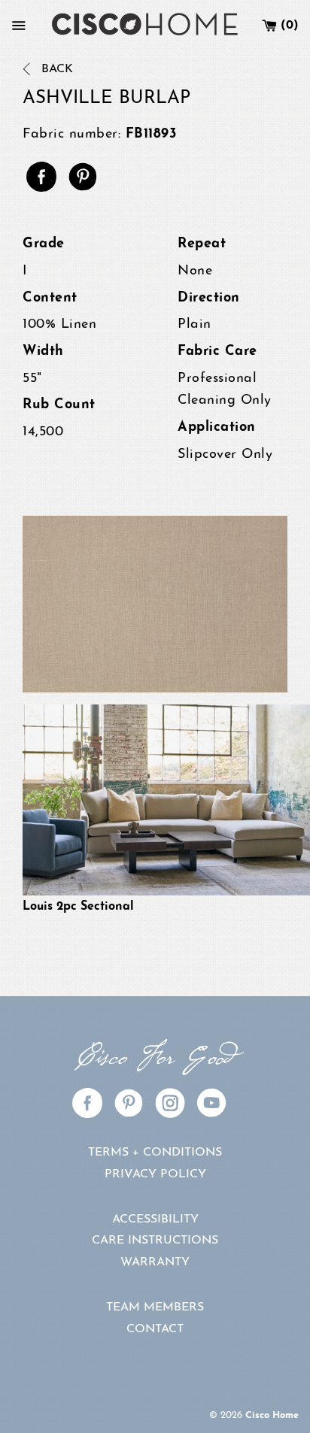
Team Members (155, 1307)
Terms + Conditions (155, 1153)
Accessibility (155, 1219)
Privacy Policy (155, 1174)
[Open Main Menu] (18, 25)
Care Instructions (155, 1241)
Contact (155, 1329)
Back (55, 69)
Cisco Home (272, 1415)
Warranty (155, 1262)
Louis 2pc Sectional (78, 907)
